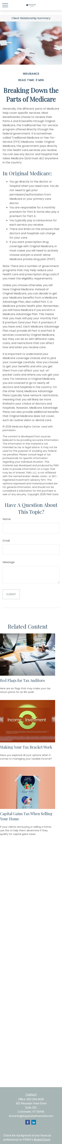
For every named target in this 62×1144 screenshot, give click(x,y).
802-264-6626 (35, 1099)
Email (6, 541)
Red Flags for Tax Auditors (22, 680)
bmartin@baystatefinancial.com (31, 1116)
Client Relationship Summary (31, 18)
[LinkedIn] (33, 1122)
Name (7, 519)
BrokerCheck (42, 1139)
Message (9, 562)
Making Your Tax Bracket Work (26, 747)
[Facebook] (27, 1122)
